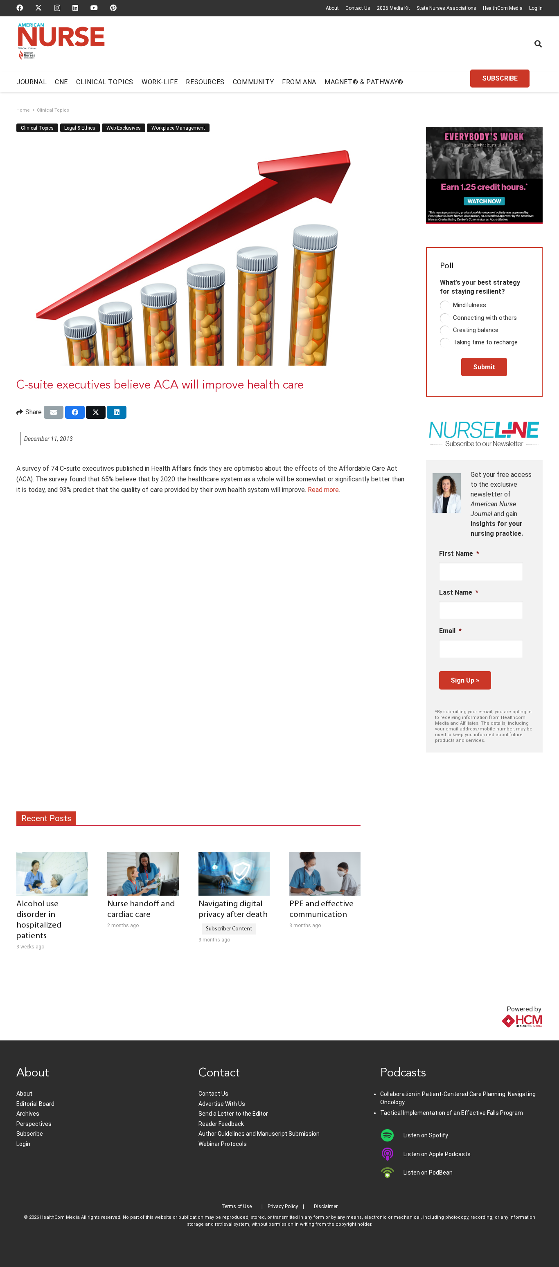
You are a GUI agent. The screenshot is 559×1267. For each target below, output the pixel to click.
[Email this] (53, 412)
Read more (323, 490)
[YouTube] (94, 7)
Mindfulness (469, 305)
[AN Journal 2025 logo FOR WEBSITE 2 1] (61, 44)
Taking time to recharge (485, 342)
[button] (538, 44)
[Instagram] (57, 8)
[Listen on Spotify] (391, 1135)
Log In (536, 8)
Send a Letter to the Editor (233, 1113)
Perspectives (34, 1124)
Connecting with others (485, 317)
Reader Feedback (221, 1124)
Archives (27, 1113)
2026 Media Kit (393, 8)
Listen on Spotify (425, 1135)
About (332, 8)
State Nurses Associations (446, 8)
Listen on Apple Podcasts (437, 1154)
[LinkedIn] (75, 7)
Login (23, 1144)
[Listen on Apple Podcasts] (391, 1154)
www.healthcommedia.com (504, 1035)
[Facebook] (19, 7)
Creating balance (475, 330)
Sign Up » (465, 680)
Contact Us (357, 8)
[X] (38, 7)
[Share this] (75, 412)
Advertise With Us (221, 1104)
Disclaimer (326, 1206)
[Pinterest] (113, 7)
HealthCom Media (503, 8)
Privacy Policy (283, 1206)
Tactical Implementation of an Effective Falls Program (451, 1113)
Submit (484, 367)
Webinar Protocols (222, 1144)
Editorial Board (35, 1104)
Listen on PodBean (428, 1172)
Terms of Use (236, 1206)
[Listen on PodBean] (391, 1172)
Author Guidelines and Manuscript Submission (259, 1133)
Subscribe (29, 1133)
